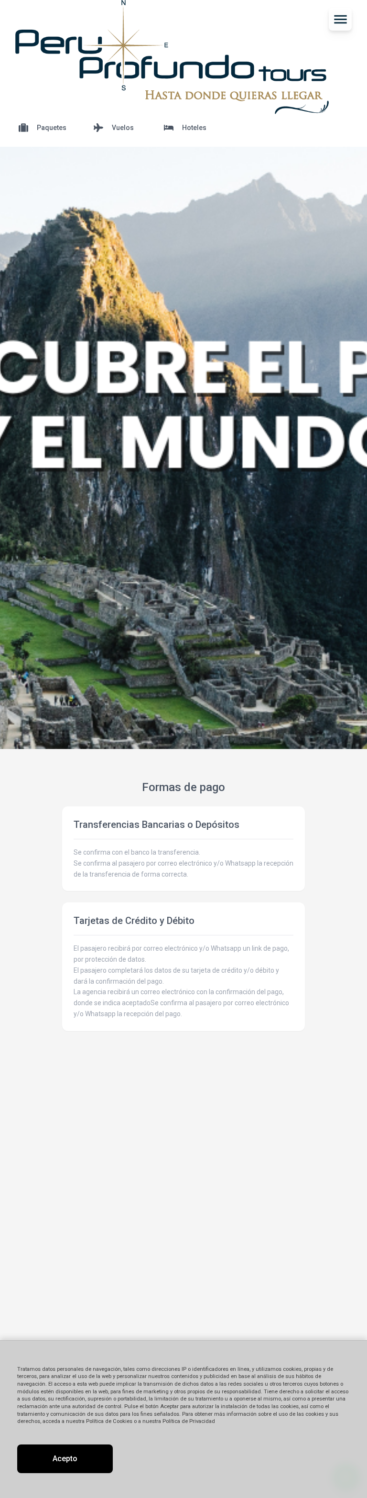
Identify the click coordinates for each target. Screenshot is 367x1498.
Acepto (65, 1458)
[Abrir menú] (340, 19)
